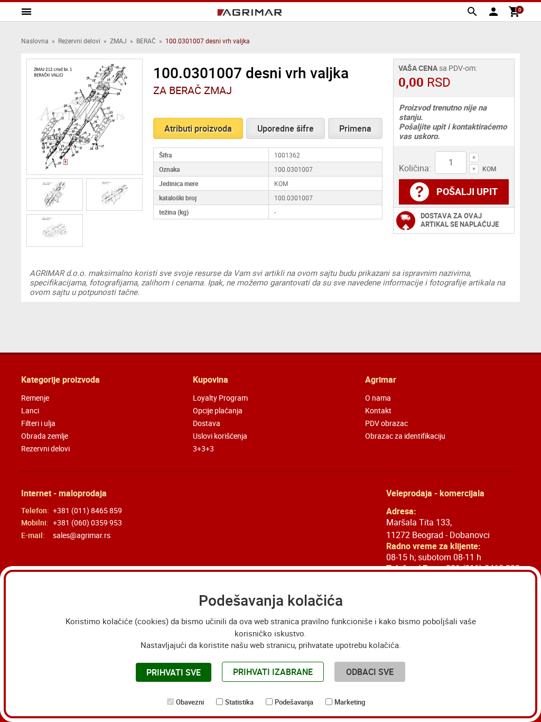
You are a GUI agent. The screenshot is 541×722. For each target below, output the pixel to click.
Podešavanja (294, 702)
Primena (355, 128)
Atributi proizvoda (198, 128)
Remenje (35, 398)
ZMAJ (118, 40)
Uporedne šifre (285, 128)
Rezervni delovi (79, 40)
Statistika (239, 702)
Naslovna (35, 40)
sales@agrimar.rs (81, 535)
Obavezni (190, 702)
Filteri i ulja (38, 423)
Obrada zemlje (44, 436)
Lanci (30, 410)
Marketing (349, 702)
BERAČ (146, 40)
